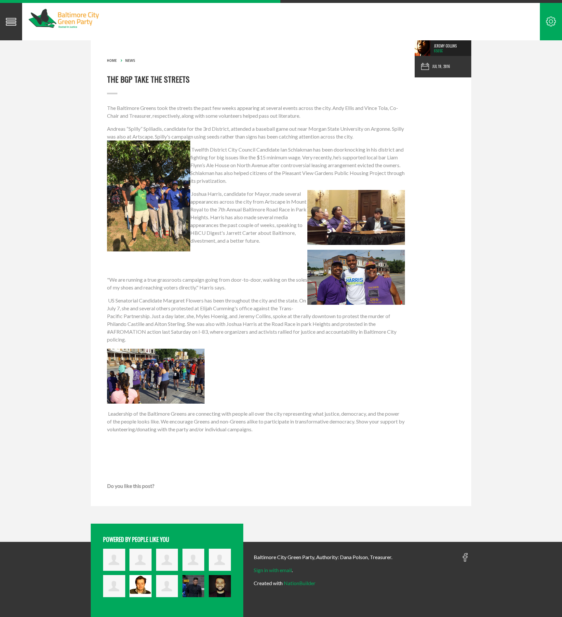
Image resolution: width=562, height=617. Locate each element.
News (130, 60)
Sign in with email (273, 570)
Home (112, 60)
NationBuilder (299, 583)
